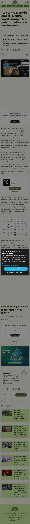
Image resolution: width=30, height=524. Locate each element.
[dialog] (15, 262)
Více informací (20, 263)
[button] (15, 265)
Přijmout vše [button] (15, 269)
